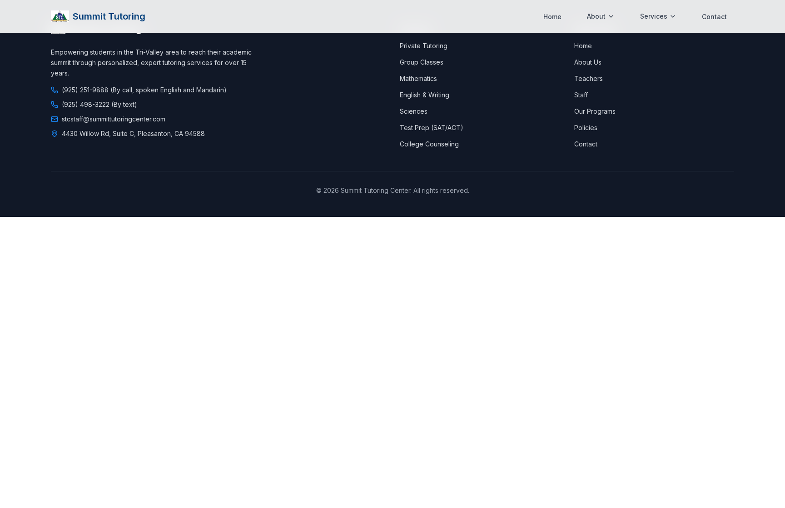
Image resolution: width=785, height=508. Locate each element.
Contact (714, 16)
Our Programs (595, 111)
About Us (587, 62)
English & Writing (424, 95)
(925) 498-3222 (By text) (99, 104)
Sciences (413, 111)
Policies (585, 127)
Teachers (588, 78)
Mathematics (418, 78)
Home (552, 16)
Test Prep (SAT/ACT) (431, 127)
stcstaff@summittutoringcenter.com (113, 119)
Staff (581, 95)
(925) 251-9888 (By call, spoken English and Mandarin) (144, 90)
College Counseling (429, 144)
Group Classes (421, 62)
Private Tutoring (423, 46)
